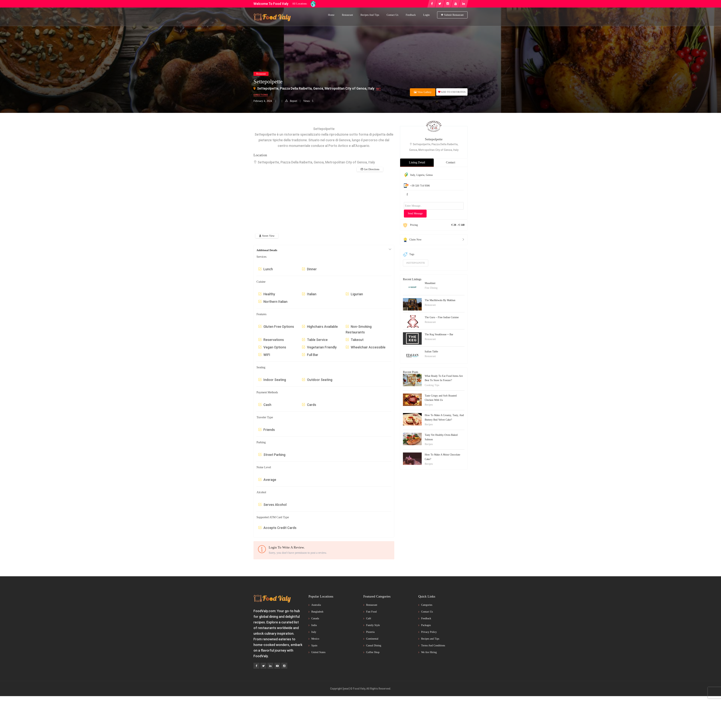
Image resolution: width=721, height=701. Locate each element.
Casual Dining (373, 645)
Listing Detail (417, 162)
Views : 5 (308, 101)
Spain (314, 645)
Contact (450, 162)
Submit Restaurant (454, 15)
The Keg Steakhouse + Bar (439, 334)
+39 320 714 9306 (420, 185)
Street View (268, 235)
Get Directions (371, 169)
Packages (426, 625)
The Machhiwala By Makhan (440, 300)
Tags (411, 254)
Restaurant (347, 15)
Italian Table (431, 351)
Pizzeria (370, 632)
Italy (412, 175)
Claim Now (415, 239)
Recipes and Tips (369, 15)
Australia (316, 605)
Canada (315, 618)
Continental (372, 638)
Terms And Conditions (433, 645)
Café (368, 618)
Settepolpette (434, 139)
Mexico (315, 638)
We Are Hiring (429, 652)
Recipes (429, 404)
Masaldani (430, 283)
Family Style (373, 625)
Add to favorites (453, 92)
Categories (426, 605)
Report (293, 101)
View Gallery (424, 92)
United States (318, 652)
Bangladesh (317, 611)
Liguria (420, 175)
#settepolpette (415, 263)
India (314, 625)
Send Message (415, 213)
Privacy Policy (429, 632)
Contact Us (392, 15)
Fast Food (371, 611)
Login (426, 15)
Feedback (411, 15)
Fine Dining (431, 287)
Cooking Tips (432, 385)
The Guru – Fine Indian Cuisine (442, 317)
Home (331, 15)
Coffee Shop (372, 652)
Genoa (429, 175)
